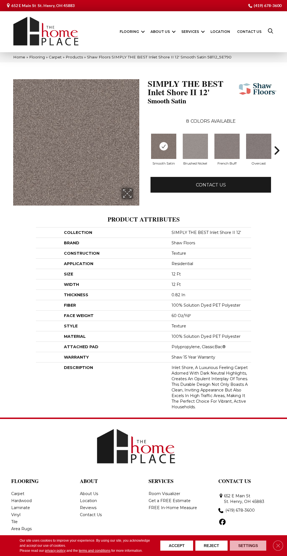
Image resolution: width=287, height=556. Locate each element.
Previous (145, 150)
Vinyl (15, 514)
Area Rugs (21, 528)
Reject (211, 545)
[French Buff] (227, 146)
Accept (177, 545)
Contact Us (249, 31)
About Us (160, 31)
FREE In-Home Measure (173, 507)
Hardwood (21, 500)
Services (190, 31)
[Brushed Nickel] (195, 146)
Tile (14, 521)
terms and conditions (94, 551)
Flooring (129, 31)
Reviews (88, 507)
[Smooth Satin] (164, 146)
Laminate (20, 507)
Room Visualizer (164, 493)
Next (276, 150)
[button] (143, 32)
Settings (248, 545)
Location (220, 31)
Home (19, 57)
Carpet (55, 57)
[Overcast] (259, 146)
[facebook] (222, 522)
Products (74, 57)
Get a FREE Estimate (170, 500)
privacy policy (55, 551)
